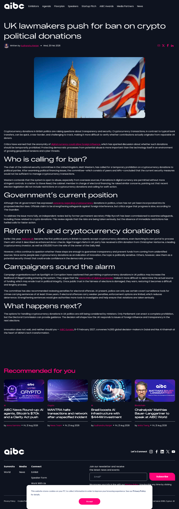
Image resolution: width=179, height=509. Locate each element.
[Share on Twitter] (163, 45)
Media (23, 466)
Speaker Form (39, 477)
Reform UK (28, 238)
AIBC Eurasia (66, 329)
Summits (9, 466)
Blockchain (140, 405)
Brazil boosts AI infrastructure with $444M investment (106, 413)
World (7, 472)
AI (5, 405)
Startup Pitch (89, 6)
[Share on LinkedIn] (172, 45)
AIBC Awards (107, 6)
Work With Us (38, 483)
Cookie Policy (23, 501)
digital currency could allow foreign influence (75, 144)
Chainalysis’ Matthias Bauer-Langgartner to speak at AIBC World (152, 413)
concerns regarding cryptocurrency (73, 203)
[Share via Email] (159, 45)
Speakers (73, 6)
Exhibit (34, 472)
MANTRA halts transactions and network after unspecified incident (68, 413)
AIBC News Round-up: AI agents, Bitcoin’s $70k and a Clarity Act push (23, 413)
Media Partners (125, 6)
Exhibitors (33, 6)
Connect (36, 466)
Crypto (51, 405)
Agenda (46, 6)
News (140, 6)
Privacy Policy (131, 484)
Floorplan (59, 6)
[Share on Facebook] (167, 45)
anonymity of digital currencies (96, 278)
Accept (89, 501)
